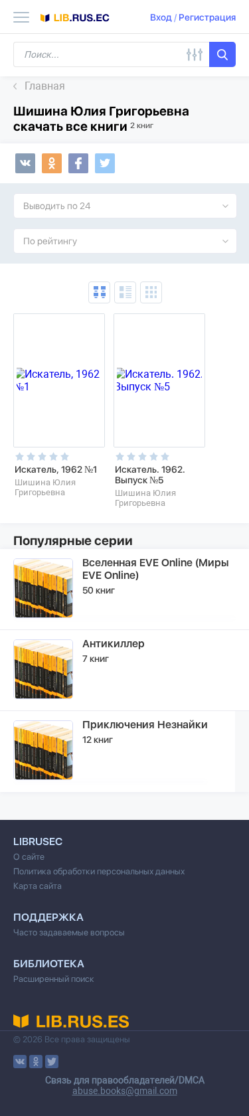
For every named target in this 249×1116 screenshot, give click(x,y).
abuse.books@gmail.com (124, 1090)
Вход (161, 17)
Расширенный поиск (53, 979)
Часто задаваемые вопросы (69, 932)
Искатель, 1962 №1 (56, 469)
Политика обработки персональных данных (99, 871)
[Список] (125, 292)
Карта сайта (37, 886)
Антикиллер (113, 643)
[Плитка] (151, 292)
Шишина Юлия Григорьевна (45, 487)
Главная (45, 86)
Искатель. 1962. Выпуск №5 (150, 474)
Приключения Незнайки (145, 724)
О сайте (28, 857)
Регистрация (207, 17)
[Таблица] (99, 292)
